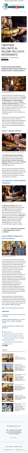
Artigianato (7, 334)
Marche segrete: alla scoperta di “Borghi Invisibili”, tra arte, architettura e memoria (20, 378)
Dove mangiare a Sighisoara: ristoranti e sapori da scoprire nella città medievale (20, 388)
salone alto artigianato (13, 336)
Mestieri (4, 336)
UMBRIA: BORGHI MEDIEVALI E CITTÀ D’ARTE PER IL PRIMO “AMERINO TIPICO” (13, 321)
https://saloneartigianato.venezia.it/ (14, 308)
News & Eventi (5, 59)
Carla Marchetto (4, 57)
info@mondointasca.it (14, 426)
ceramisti (12, 334)
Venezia (21, 336)
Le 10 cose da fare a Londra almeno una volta (20, 358)
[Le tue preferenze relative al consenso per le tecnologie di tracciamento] (25, 450)
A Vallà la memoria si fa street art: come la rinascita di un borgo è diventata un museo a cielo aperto (20, 408)
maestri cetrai (19, 334)
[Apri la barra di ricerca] (20, 12)
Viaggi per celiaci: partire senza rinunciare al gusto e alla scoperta (20, 398)
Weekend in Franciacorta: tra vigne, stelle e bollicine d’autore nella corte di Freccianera (20, 368)
